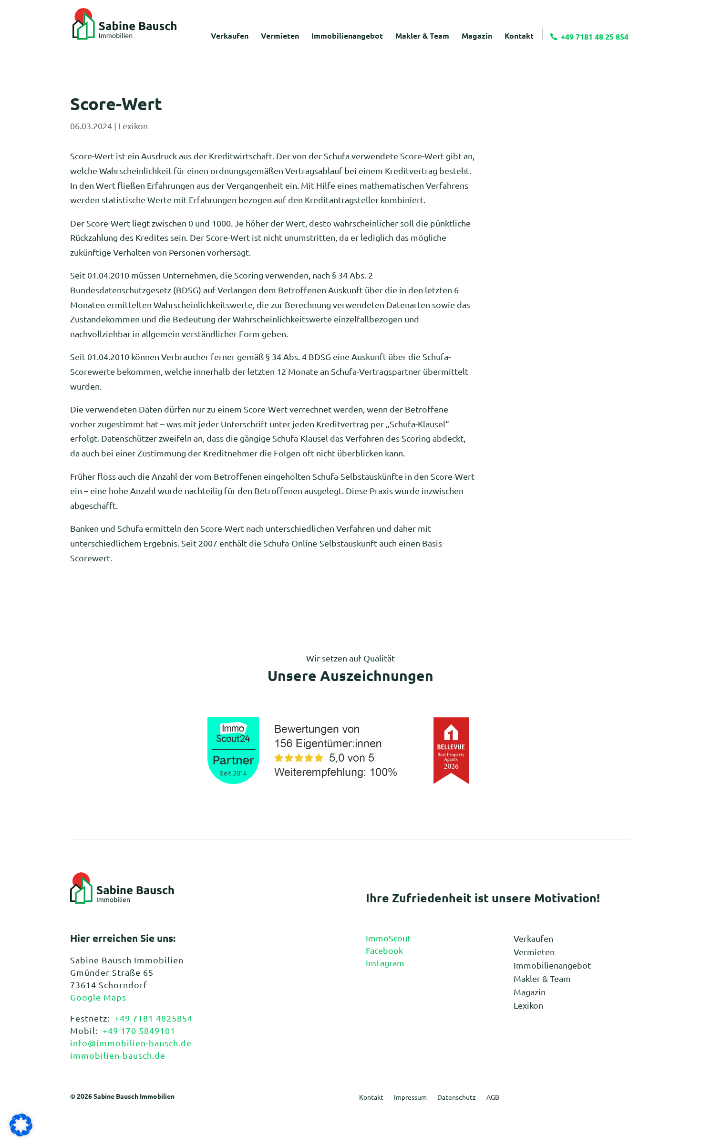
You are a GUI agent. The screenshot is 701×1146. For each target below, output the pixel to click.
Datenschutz (456, 1097)
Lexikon (133, 126)
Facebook (384, 950)
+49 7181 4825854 (153, 1018)
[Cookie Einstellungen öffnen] (21, 1133)
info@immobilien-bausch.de (131, 1043)
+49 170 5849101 (139, 1030)
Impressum (410, 1097)
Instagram (385, 963)
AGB (492, 1097)
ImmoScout (388, 938)
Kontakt (371, 1097)
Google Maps (98, 997)
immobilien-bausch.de (117, 1055)
